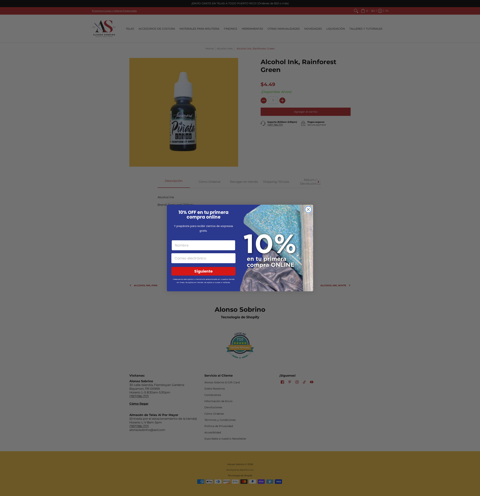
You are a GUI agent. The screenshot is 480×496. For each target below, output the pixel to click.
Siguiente (203, 271)
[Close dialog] (308, 209)
